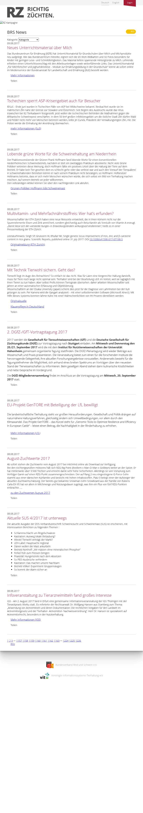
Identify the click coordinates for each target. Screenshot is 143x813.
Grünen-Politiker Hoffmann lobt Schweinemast (36, 188)
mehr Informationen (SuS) (24, 128)
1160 (38, 640)
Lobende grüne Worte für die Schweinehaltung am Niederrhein (61, 153)
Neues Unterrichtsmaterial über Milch (39, 47)
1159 (31, 640)
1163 (56, 640)
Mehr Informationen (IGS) (24, 619)
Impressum (6, 808)
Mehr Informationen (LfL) (23, 433)
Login (129, 2)
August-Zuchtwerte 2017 (28, 458)
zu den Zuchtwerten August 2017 (28, 492)
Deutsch (105, 2)
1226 (78, 640)
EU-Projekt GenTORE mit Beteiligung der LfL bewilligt (52, 404)
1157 (19, 640)
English (115, 2)
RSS (131, 32)
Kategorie (12, 39)
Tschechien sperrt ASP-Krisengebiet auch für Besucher (54, 100)
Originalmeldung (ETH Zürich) (26, 244)
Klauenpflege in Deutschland (25, 306)
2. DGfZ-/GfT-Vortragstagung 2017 (37, 331)
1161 (44, 640)
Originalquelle (17, 301)
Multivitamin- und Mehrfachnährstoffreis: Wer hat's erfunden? (60, 213)
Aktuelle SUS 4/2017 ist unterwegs (37, 518)
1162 (50, 640)
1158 (25, 640)
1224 (66, 640)
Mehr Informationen (21, 75)
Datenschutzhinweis (11, 811)
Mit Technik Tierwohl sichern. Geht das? (41, 269)
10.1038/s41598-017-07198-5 (106, 239)
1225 (72, 640)
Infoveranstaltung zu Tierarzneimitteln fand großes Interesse (59, 595)
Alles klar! (5, 798)
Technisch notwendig (5, 754)
